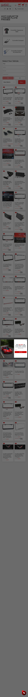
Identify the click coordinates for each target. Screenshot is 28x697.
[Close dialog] (26, 340)
